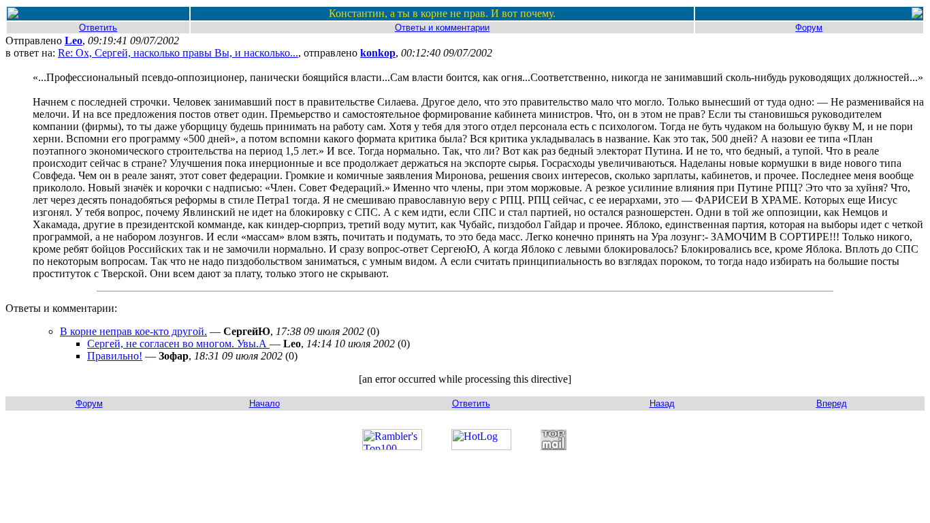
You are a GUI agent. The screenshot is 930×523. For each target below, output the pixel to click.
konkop (378, 53)
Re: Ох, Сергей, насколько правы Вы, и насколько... (178, 53)
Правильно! (114, 356)
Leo (73, 40)
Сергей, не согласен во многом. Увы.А (178, 343)
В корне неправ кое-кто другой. (133, 331)
